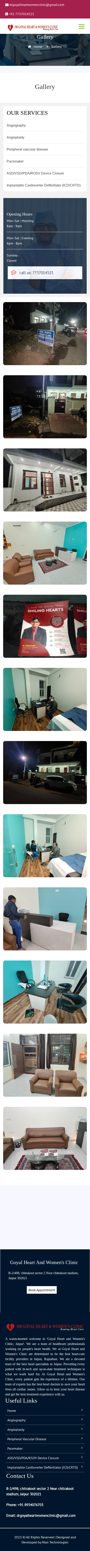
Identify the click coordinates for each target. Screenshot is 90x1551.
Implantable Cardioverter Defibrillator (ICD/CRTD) (44, 185)
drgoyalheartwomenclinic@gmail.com (36, 5)
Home (37, 46)
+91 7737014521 (21, 14)
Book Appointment (41, 1290)
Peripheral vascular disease (27, 149)
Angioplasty (15, 137)
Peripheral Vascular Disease (26, 1439)
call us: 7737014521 (36, 272)
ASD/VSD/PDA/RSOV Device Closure (33, 1458)
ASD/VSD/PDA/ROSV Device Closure (35, 173)
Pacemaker (15, 161)
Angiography (16, 125)
